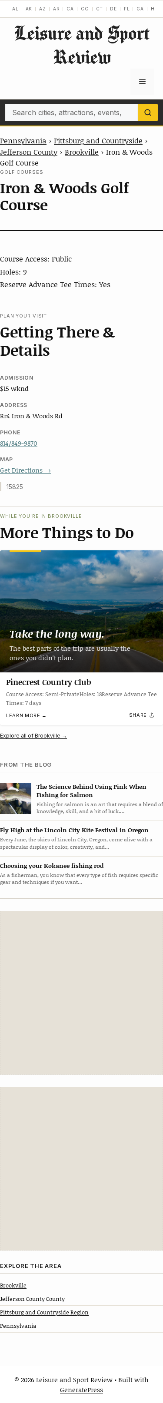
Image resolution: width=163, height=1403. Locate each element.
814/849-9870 (18, 443)
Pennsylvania (23, 140)
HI (153, 8)
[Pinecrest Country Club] (81, 611)
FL (127, 8)
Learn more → (26, 715)
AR (56, 8)
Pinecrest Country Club (48, 682)
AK (29, 8)
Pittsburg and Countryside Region (44, 1312)
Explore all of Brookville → (33, 735)
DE (113, 8)
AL (15, 8)
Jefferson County (28, 151)
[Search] (148, 112)
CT (99, 8)
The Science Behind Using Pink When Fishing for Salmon (91, 790)
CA (70, 8)
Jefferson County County (32, 1299)
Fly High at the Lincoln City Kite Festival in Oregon (74, 829)
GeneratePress (81, 1389)
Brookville (82, 151)
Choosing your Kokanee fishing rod (51, 865)
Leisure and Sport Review (82, 44)
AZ (42, 8)
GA (140, 8)
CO (85, 8)
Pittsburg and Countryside (98, 140)
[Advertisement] (81, 992)
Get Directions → (25, 470)
